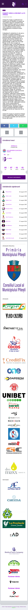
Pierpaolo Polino (9, 208)
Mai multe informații (14, 177)
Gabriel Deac (8, 233)
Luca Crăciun (8, 212)
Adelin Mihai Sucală (10, 238)
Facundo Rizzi (9, 204)
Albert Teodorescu (9, 217)
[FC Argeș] (4, 159)
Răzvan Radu (8, 191)
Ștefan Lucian (8, 196)
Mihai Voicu (8, 221)
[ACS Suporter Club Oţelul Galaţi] (4, 150)
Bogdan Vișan (9, 200)
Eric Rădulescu (9, 225)
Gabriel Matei (8, 229)
